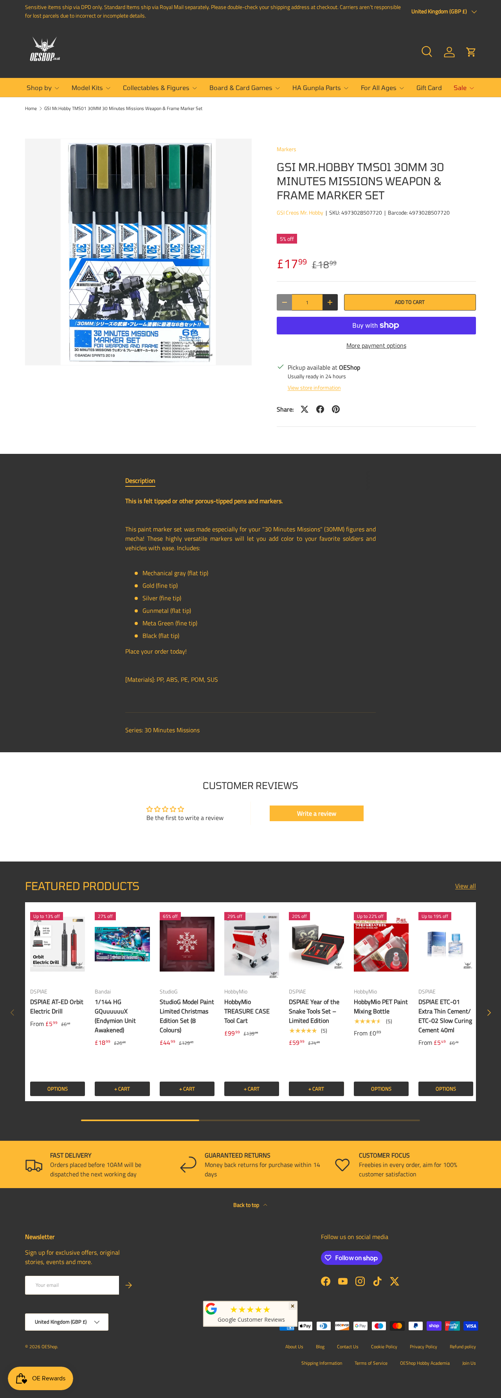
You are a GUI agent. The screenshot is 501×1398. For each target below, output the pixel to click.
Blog (320, 1346)
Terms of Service (371, 1363)
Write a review (316, 813)
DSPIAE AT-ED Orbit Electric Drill (56, 1006)
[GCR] (211, 1309)
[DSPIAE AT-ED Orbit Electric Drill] (57, 944)
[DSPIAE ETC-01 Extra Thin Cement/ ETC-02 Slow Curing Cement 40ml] (445, 944)
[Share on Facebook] (320, 409)
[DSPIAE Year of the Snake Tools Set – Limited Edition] (316, 944)
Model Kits (87, 87)
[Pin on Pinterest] (336, 409)
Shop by (39, 87)
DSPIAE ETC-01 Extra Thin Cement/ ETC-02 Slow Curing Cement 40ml (445, 1016)
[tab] (140, 480)
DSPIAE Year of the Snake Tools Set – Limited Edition (314, 1011)
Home (31, 108)
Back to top (246, 1205)
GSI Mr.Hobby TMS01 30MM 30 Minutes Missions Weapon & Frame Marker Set (123, 108)
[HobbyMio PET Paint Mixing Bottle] (381, 944)
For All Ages (378, 87)
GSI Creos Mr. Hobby (300, 212)
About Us (294, 1346)
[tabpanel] (250, 598)
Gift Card (429, 87)
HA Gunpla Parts (316, 87)
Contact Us (348, 1346)
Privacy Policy (423, 1346)
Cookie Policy (384, 1346)
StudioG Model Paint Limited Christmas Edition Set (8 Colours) (187, 1016)
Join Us (469, 1363)
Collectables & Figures (156, 87)
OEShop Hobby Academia (425, 1363)
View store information (314, 387)
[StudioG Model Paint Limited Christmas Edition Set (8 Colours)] (187, 944)
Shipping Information (321, 1363)
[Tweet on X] (304, 409)
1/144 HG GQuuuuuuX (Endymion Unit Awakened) (115, 1016)
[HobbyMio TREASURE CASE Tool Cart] (251, 944)
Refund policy (463, 1346)
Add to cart (410, 302)
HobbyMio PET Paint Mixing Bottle (381, 1006)
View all (465, 885)
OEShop (49, 1346)
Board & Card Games (240, 87)
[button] (471, 52)
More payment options (376, 345)
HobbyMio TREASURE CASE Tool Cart (247, 1011)
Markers (286, 149)
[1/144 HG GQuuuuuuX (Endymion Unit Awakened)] (122, 944)
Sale (460, 87)
